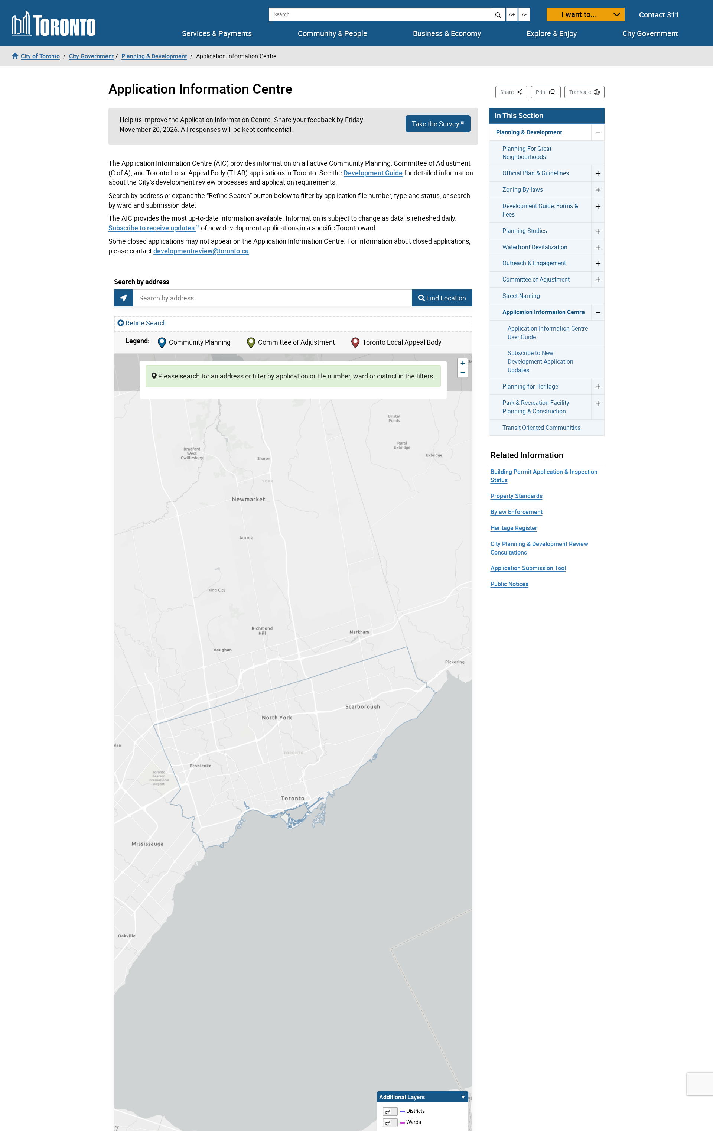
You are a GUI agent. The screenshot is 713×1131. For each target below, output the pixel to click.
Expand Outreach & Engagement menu (597, 263)
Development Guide (373, 172)
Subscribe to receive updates (151, 227)
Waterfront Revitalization (534, 247)
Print (541, 91)
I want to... (579, 14)
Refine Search (146, 322)
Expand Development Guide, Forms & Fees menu (597, 210)
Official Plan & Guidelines (535, 173)
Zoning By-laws (522, 189)
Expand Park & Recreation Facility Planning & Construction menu (597, 406)
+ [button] (464, 363)
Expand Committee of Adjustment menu (597, 279)
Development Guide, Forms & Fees (540, 210)
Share (513, 91)
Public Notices (509, 584)
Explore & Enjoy (552, 33)
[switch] (390, 1110)
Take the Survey (435, 123)
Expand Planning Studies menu (597, 230)
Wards (413, 1121)
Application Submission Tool (528, 568)
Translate (580, 91)
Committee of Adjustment (536, 279)
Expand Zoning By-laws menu (597, 189)
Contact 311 (659, 15)
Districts (415, 1110)
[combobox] (272, 297)
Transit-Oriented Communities (541, 427)
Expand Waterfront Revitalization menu (597, 247)
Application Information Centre (543, 312)
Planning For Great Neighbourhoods (526, 152)
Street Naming (521, 296)
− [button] (464, 372)
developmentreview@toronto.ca (201, 250)
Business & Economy (447, 33)
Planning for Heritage (530, 386)
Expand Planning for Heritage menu (597, 386)
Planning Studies (524, 231)
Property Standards (517, 496)
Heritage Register (514, 528)
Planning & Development (529, 132)
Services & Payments (217, 33)
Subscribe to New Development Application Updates (540, 361)
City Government (650, 33)
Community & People (332, 33)
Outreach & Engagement (534, 263)
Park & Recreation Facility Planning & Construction (535, 407)
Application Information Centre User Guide (548, 332)
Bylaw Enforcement (517, 512)
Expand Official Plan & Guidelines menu (597, 173)
